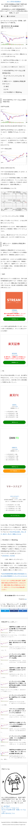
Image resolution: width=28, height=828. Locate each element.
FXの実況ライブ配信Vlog (13, 92)
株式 (6, 86)
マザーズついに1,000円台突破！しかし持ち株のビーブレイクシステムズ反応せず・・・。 (17, 710)
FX (6, 89)
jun (26, 599)
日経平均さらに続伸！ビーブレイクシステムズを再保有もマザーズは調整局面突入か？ (17, 724)
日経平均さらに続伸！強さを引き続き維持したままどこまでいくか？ (17, 669)
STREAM (14, 310)
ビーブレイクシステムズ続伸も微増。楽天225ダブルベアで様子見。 (17, 642)
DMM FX (14, 447)
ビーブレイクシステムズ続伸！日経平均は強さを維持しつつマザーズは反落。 (17, 656)
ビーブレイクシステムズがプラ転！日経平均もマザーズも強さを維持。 (17, 697)
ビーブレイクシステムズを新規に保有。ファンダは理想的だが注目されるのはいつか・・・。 (17, 738)
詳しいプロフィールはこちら (10, 808)
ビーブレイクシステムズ (8, 27)
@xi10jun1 (7, 806)
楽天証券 (14, 353)
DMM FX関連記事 (13, 470)
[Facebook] (14, 611)
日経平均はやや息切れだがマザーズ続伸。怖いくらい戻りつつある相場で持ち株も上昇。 (17, 751)
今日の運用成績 (11, 16)
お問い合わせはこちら (8, 813)
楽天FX (14, 404)
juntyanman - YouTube (8, 555)
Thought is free (22, 824)
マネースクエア (14, 496)
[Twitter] (5, 611)
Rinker (17, 355)
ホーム (3, 16)
